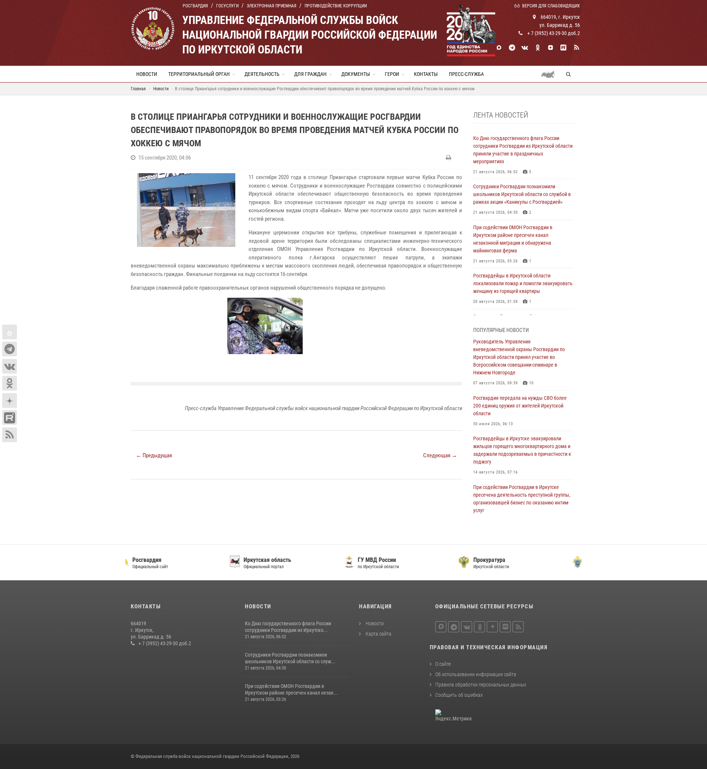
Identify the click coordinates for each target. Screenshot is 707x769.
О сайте (443, 664)
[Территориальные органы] (550, 74)
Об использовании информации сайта (475, 674)
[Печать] (449, 157)
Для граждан (310, 74)
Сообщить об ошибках (459, 695)
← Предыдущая (154, 455)
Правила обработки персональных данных (480, 685)
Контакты (426, 74)
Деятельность (262, 74)
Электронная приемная (271, 5)
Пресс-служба (466, 74)
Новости (146, 74)
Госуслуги (227, 5)
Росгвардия (195, 5)
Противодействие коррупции (336, 5)
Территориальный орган (199, 74)
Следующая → (440, 455)
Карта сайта (378, 634)
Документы (355, 74)
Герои (392, 74)
